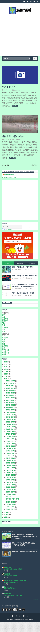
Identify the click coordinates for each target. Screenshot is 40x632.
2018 (6, 374)
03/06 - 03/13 (10, 482)
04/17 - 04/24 (10, 468)
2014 (6, 515)
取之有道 (7, 574)
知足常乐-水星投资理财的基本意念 (15, 580)
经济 (3, 331)
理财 (3, 317)
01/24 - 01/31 (10, 502)
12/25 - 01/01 (10, 381)
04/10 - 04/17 (10, 470)
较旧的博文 (34, 165)
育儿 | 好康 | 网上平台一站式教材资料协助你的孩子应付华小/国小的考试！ (24, 285)
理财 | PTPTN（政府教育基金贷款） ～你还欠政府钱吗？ (24, 544)
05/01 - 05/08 (10, 463)
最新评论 (32, 263)
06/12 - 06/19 (10, 448)
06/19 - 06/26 (10, 446)
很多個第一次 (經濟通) (10, 575)
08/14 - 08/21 (10, 427)
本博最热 (20, 263)
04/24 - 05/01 (10, 465)
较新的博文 (5, 165)
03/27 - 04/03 (10, 475)
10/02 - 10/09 (10, 410)
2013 (6, 517)
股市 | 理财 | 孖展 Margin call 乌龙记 (25, 276)
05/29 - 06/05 (10, 453)
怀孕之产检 (5, 352)
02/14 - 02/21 (10, 489)
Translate (9, 229)
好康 (3, 348)
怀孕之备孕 (5, 350)
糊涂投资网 (7, 567)
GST (3, 329)
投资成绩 (5, 327)
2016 (6, 379)
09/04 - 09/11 (10, 419)
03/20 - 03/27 (10, 477)
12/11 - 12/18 (10, 386)
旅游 (3, 344)
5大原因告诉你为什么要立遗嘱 (13, 595)
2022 (6, 364)
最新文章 (8, 263)
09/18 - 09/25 (10, 414)
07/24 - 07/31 (10, 434)
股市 (3, 315)
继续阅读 (15, 106)
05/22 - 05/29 (10, 456)
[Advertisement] (20, 35)
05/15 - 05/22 (10, 458)
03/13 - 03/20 (10, 480)
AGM (3, 323)
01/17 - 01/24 (10, 504)
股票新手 (5, 321)
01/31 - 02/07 (10, 494)
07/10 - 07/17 (10, 439)
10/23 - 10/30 (10, 402)
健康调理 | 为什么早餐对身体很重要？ (24, 552)
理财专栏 (5, 319)
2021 (6, 367)
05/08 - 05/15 (10, 460)
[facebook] (24, 1)
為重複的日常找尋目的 (11, 582)
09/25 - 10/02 (10, 412)
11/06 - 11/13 (10, 398)
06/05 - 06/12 (10, 451)
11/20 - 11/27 (10, 393)
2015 (6, 512)
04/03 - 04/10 (10, 472)
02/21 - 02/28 (10, 487)
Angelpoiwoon (9, 174)
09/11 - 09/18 (10, 417)
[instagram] (34, 1)
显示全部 (35, 599)
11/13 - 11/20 (10, 395)
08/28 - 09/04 (10, 422)
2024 (6, 362)
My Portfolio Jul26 (10, 588)
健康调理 (5, 346)
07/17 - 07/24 (10, 436)
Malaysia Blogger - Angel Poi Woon (24, 619)
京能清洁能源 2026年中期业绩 (13, 569)
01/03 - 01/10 (10, 509)
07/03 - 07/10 (10, 441)
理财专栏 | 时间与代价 (13, 136)
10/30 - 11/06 (10, 400)
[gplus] (30, 1)
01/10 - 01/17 (10, 507)
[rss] (37, 1)
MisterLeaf (7, 593)
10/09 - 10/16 (10, 407)
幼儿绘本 (5, 338)
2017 (6, 376)
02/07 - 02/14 (10, 492)
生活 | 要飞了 (8, 87)
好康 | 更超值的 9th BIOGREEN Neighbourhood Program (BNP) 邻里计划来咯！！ (24, 536)
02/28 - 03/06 (10, 484)
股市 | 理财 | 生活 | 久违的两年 (22, 267)
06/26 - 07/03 (10, 444)
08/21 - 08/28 (10, 424)
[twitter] (27, 1)
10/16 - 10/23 (10, 405)
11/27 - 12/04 (10, 390)
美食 (3, 340)
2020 (6, 369)
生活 (3, 342)
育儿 (3, 335)
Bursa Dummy (9, 587)
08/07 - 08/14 (10, 429)
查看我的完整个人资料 (9, 177)
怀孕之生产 (5, 354)
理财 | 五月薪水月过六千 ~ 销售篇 (23, 293)
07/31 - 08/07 (10, 431)
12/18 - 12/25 (10, 383)
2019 (6, 371)
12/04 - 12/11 (10, 388)
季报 (3, 325)
